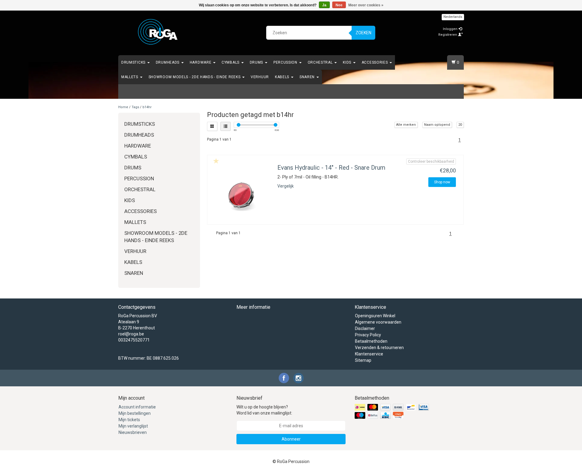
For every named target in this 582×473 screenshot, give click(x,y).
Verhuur (260, 77)
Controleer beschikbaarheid (431, 161)
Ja (324, 5)
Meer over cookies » (365, 5)
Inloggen (450, 29)
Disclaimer (365, 328)
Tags (135, 107)
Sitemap (363, 360)
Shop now (442, 182)
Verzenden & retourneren (379, 347)
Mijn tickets (129, 419)
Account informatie (137, 407)
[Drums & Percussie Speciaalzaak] (158, 32)
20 (460, 125)
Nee (339, 5)
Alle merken (406, 125)
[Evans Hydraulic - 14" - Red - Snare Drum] (241, 195)
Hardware (201, 62)
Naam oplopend (437, 125)
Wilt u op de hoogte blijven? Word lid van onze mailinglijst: (264, 410)
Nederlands (452, 17)
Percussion (286, 62)
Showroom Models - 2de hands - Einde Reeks (195, 77)
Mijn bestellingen (135, 413)
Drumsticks (134, 62)
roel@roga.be (131, 333)
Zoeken (363, 32)
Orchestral (321, 62)
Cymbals (231, 62)
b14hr (147, 107)
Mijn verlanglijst (133, 426)
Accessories (375, 62)
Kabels (282, 77)
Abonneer (291, 439)
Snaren (307, 77)
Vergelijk (285, 186)
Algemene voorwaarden (378, 322)
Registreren (448, 35)
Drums (257, 62)
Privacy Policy (368, 334)
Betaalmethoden (371, 341)
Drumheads (168, 62)
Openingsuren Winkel (375, 315)
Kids (348, 62)
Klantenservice (369, 353)
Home (123, 107)
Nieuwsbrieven (133, 432)
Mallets (130, 77)
